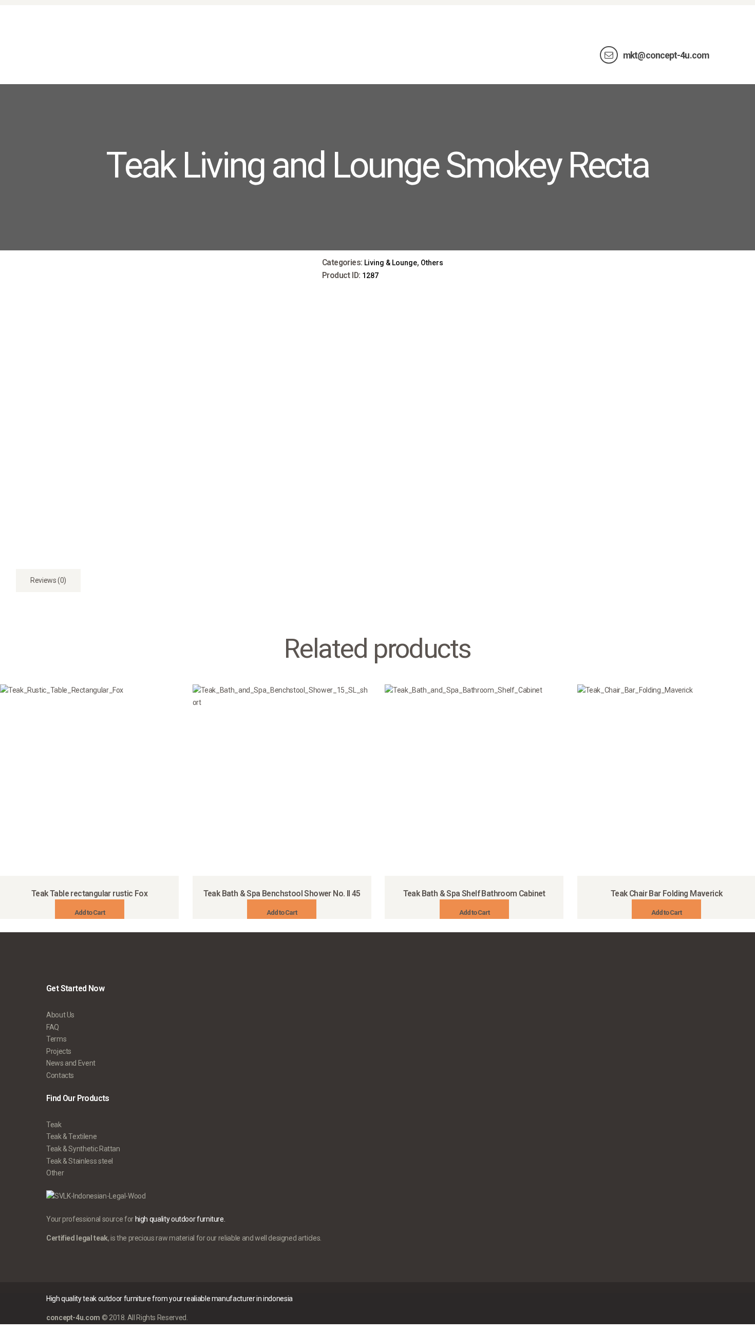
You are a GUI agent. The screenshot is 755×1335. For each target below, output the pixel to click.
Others (432, 263)
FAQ (52, 1027)
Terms (56, 1039)
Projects (58, 1051)
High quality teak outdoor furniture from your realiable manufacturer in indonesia (169, 1298)
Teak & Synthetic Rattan (83, 1149)
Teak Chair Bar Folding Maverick (666, 893)
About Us (60, 1015)
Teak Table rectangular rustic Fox (89, 893)
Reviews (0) (48, 580)
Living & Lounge (390, 263)
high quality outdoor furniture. (180, 1219)
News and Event (71, 1063)
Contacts (60, 1075)
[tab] (48, 580)
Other (55, 1173)
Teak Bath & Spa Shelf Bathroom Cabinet (474, 893)
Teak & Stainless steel (79, 1161)
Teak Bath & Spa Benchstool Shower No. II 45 (282, 893)
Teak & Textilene (71, 1136)
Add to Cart (89, 912)
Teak (54, 1125)
